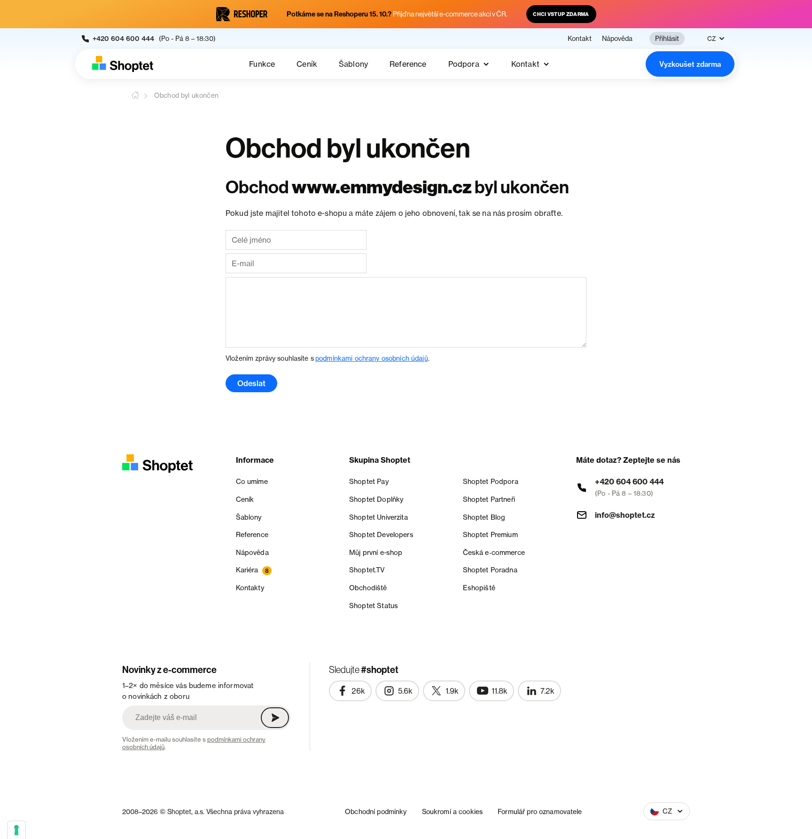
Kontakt (580, 38)
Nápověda (617, 38)
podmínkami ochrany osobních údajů (371, 358)
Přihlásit (667, 38)
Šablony (353, 64)
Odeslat (251, 383)
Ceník (307, 64)
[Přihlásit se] (275, 717)
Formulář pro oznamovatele (540, 811)
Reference (408, 64)
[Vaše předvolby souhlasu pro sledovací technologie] (16, 830)
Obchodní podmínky (375, 811)
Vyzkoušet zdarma (690, 64)
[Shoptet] (122, 64)
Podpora (463, 64)
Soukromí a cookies (452, 811)
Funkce (262, 64)
